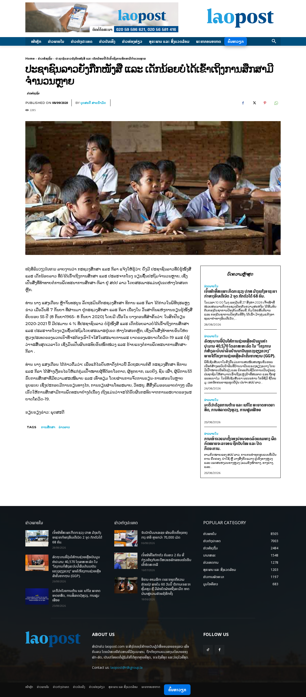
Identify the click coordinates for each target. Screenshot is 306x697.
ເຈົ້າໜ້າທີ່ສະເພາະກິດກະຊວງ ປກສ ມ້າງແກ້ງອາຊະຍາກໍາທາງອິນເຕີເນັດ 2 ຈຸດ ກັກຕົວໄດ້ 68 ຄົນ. (240, 293)
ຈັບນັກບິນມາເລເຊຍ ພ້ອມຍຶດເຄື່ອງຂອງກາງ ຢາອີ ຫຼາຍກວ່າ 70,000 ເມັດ (164, 535)
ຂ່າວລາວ (64, 427)
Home (30, 58)
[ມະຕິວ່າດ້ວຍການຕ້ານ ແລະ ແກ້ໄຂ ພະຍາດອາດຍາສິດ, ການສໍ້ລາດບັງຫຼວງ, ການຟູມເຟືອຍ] (37, 596)
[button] (274, 41)
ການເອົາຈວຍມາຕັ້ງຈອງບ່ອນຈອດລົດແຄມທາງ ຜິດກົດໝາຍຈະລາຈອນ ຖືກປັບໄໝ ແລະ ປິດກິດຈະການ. (240, 443)
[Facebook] (243, 103)
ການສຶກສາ (48, 427)
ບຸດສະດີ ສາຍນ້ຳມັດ (93, 103)
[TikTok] (208, 649)
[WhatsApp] (276, 103)
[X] (254, 103)
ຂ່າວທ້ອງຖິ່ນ (45, 58)
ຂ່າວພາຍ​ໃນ (211, 286)
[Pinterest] (265, 103)
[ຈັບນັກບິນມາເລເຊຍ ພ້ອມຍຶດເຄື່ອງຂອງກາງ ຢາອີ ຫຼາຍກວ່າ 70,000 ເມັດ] (125, 538)
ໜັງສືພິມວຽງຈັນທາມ (40, 269)
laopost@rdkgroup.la (126, 667)
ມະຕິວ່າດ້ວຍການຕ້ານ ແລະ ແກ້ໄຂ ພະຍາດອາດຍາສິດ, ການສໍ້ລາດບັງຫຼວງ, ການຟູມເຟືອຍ (239, 407)
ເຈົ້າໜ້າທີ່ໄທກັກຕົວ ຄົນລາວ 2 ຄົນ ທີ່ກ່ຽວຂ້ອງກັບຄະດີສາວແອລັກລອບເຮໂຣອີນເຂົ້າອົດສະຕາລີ (166, 560)
